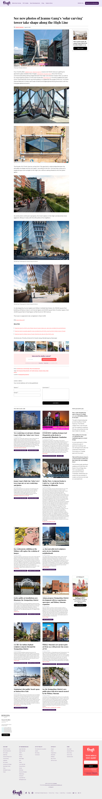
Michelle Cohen (18, 437)
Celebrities (5, 760)
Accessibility (69, 792)
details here (45, 617)
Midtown (20, 754)
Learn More (5, 734)
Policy (4, 768)
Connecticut (37, 754)
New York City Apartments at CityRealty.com (53, 785)
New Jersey (37, 752)
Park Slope (21, 770)
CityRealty (55, 783)
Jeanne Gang (42, 370)
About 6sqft (69, 749)
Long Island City (22, 777)
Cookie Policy (62, 792)
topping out (28, 72)
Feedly (75, 792)
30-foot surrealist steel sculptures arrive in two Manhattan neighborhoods (54, 551)
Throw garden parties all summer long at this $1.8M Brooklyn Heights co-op (80, 43)
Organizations (53, 752)
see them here (45, 567)
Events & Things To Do (34, 570)
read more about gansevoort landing (51, 707)
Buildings (52, 756)
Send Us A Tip (69, 754)
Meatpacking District (23, 374)
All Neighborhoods (22, 779)
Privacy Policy (94, 773)
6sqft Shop (5, 754)
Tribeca (20, 762)
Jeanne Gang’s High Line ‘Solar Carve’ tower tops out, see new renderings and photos (40, 328)
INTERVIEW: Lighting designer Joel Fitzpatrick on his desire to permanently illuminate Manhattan (54, 435)
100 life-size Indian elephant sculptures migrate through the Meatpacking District (24, 647)
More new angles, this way (20, 447)
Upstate (36, 750)
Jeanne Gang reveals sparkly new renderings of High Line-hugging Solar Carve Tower (40, 331)
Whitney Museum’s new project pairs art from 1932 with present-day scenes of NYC (55, 647)
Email (16, 392)
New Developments (35, 3)
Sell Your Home (54, 760)
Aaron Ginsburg (18, 555)
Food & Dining (5, 758)
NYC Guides (25, 3)
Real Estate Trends (6, 766)
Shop (43, 3)
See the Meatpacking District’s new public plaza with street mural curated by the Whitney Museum (55, 691)
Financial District (22, 766)
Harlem (20, 752)
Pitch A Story (69, 752)
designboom (47, 77)
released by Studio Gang (44, 74)
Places (52, 750)
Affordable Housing (6, 770)
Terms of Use (88, 773)
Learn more (16, 568)
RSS (80, 792)
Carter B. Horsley (47, 487)
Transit (4, 771)
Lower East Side (22, 764)
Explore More (49, 3)
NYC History (5, 762)
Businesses (53, 754)
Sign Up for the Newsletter (92, 3)
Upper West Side (22, 749)
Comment (45, 387)
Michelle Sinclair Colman (48, 439)
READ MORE (44, 453)
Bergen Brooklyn (6, 720)
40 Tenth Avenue (34, 370)
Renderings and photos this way (21, 495)
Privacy (57, 792)
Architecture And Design (23, 368)
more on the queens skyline (48, 521)
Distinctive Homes (16, 3)
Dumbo (20, 768)
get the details (17, 705)
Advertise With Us (70, 750)
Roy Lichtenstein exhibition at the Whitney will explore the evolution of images (26, 551)
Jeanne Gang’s (37, 72)
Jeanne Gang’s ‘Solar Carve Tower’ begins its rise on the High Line (34, 334)
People (52, 749)
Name (16, 387)
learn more (16, 660)
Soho (20, 760)
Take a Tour (80, 48)
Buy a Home (53, 758)
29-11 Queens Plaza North (23, 370)
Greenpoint (21, 775)
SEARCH (80, 3)
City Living (60, 455)
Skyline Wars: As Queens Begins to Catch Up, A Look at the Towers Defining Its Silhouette (54, 483)
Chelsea (20, 756)
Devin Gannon (20, 27)
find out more (45, 661)
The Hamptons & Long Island (40, 749)
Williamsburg (21, 773)
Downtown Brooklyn (23, 771)
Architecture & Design (7, 764)
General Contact (70, 756)
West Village (21, 758)
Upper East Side (22, 750)
